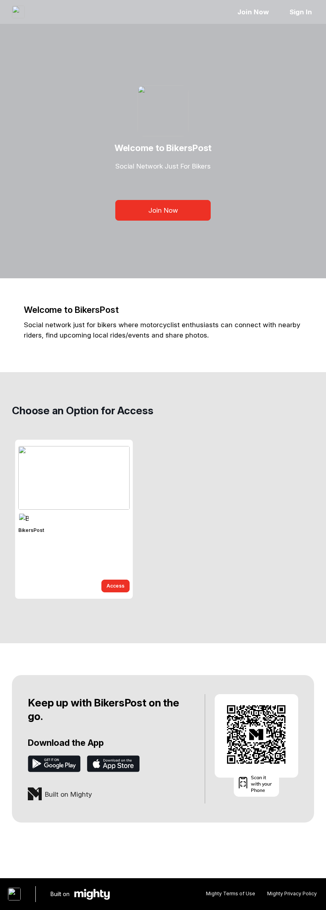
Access (115, 586)
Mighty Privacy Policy (292, 893)
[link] (74, 519)
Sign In (300, 12)
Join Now (252, 12)
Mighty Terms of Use (230, 893)
